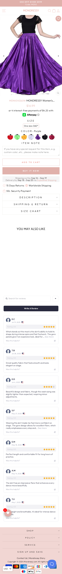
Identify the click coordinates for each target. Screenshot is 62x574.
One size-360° (31, 125)
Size (31, 120)
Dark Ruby (52, 137)
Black (45, 137)
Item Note (31, 143)
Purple (38, 137)
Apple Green (17, 137)
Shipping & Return (31, 204)
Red (10, 137)
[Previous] (3, 56)
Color (31, 130)
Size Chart (31, 211)
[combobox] (55, 298)
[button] (13, 273)
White (31, 137)
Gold (24, 137)
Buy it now (31, 171)
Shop (30, 531)
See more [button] (49, 336)
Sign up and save (30, 552)
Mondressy (31, 10)
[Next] (58, 56)
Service (30, 545)
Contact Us (22, 558)
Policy (30, 538)
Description (31, 197)
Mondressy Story (37, 558)
